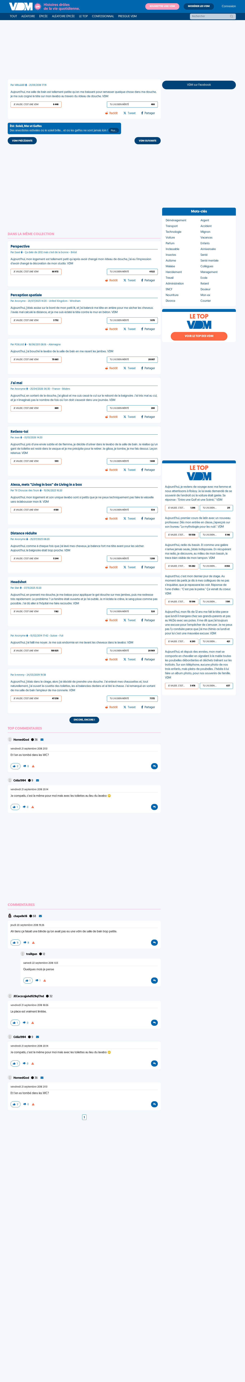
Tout (13, 16)
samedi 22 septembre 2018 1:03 (40, 963)
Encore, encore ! (84, 720)
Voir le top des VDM (199, 336)
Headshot (18, 582)
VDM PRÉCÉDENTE (22, 141)
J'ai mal (16, 383)
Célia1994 (20, 780)
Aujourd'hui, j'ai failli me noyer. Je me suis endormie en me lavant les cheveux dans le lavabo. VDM (72, 642)
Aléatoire (28, 16)
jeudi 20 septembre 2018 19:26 (27, 925)
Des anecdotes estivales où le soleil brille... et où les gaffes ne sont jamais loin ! (63, 128)
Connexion (229, 6)
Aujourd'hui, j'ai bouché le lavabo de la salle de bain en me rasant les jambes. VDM (62, 351)
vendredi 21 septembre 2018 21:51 (29, 748)
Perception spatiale (26, 295)
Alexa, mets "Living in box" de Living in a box (46, 485)
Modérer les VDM (199, 6)
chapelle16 (20, 916)
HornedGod (21, 740)
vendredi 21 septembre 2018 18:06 (29, 1005)
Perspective (20, 246)
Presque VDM (127, 16)
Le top (83, 16)
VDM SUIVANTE (147, 141)
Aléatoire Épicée (63, 16)
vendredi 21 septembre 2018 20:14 (29, 789)
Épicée (43, 16)
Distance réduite (24, 533)
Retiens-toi (19, 432)
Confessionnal (103, 16)
